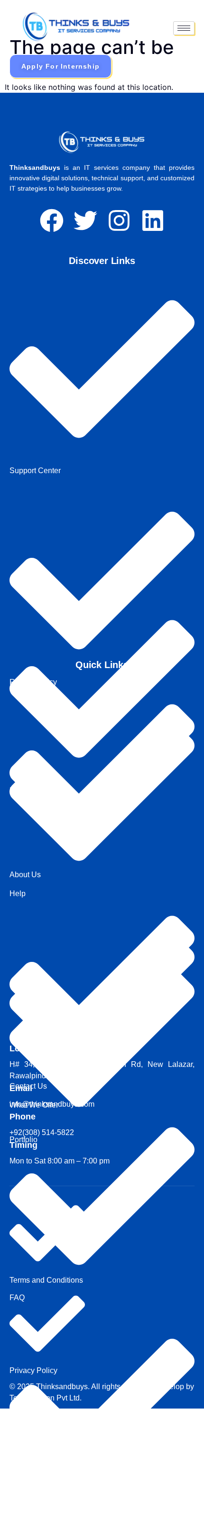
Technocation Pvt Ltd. (45, 1398)
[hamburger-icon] (184, 28)
